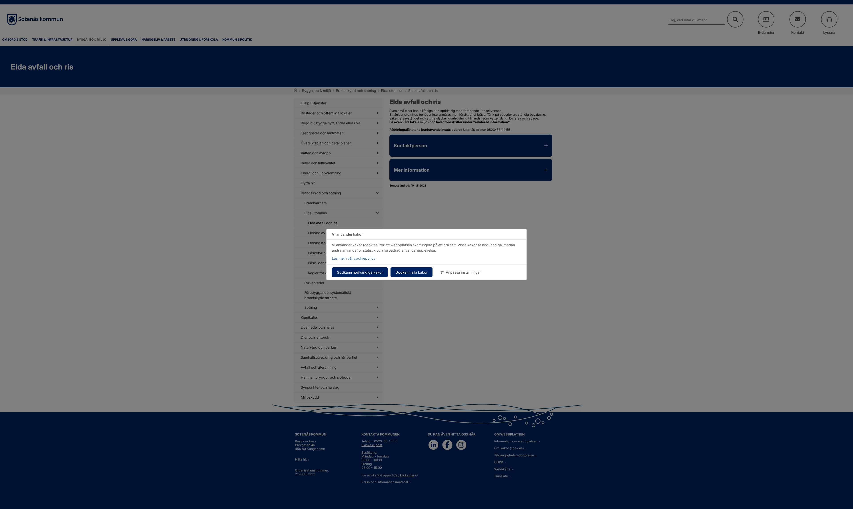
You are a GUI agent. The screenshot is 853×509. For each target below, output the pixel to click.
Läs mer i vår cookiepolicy (353, 258)
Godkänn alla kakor (411, 272)
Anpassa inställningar (463, 272)
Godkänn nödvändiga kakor (360, 272)
